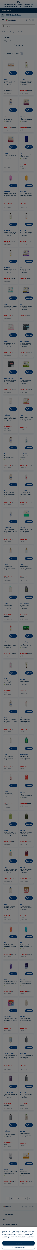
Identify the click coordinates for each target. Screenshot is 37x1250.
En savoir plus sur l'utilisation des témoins (20, 1238)
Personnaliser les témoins (18, 1247)
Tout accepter (18, 1243)
